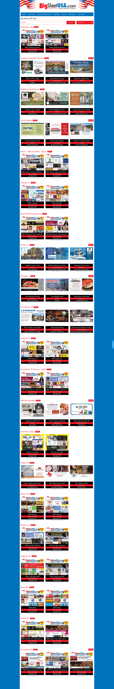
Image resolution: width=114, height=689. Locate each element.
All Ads (24, 14)
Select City (81, 22)
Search (71, 22)
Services (64, 14)
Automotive (81, 14)
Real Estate (72, 14)
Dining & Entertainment (44, 14)
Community (31, 14)
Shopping (56, 14)
